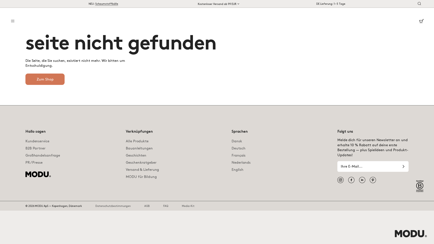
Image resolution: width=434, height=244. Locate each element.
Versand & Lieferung (142, 169)
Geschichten (136, 155)
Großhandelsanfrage (42, 155)
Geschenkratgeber (141, 162)
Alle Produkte (137, 141)
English (237, 169)
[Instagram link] (340, 180)
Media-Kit (188, 206)
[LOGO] (411, 237)
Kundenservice (37, 141)
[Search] (419, 4)
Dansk (237, 141)
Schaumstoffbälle (106, 4)
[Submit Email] (403, 166)
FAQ (165, 206)
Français (238, 155)
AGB (147, 206)
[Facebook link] (351, 180)
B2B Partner (35, 148)
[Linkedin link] (362, 180)
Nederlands (241, 162)
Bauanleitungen (139, 148)
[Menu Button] (12, 21)
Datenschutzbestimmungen (113, 206)
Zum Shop (45, 79)
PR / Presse (34, 162)
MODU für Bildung (141, 177)
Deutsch (238, 148)
